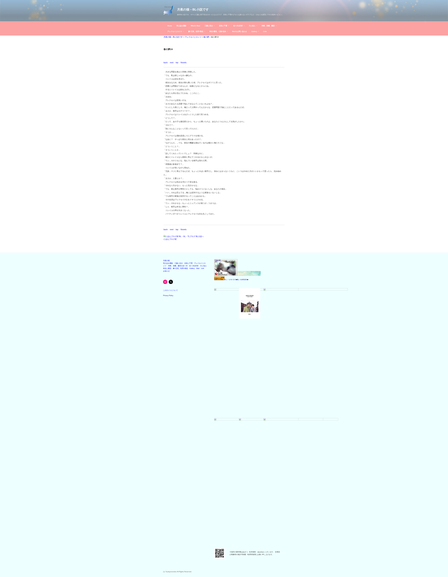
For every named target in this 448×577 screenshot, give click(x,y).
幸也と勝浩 (167, 268)
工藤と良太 (209, 26)
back (166, 63)
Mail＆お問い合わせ (239, 31)
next (171, 63)
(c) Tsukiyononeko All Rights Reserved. (177, 572)
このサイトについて (170, 290)
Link (265, 31)
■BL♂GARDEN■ (242, 279)
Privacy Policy (168, 295)
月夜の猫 (166, 260)
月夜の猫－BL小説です (193, 9)
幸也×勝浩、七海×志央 (217, 31)
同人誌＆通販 (181, 26)
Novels (183, 63)
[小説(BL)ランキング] (225, 275)
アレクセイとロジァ (174, 31)
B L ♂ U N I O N (230, 279)
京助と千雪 (223, 26)
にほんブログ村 (170, 239)
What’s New (195, 26)
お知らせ (166, 271)
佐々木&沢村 (238, 26)
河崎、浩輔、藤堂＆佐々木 (178, 266)
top (177, 63)
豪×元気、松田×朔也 (195, 31)
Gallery (254, 31)
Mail (197, 268)
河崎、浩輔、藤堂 (268, 26)
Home (169, 26)
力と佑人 (252, 26)
